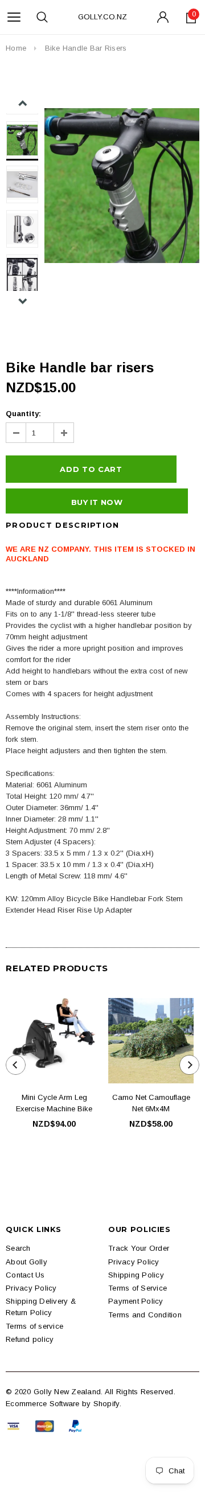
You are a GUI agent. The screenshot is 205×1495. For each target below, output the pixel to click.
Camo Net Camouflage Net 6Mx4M (151, 1103)
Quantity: (23, 413)
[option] (121, 185)
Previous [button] (22, 103)
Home (16, 48)
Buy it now (96, 502)
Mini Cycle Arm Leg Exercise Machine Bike (54, 1103)
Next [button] (22, 301)
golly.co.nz (102, 17)
